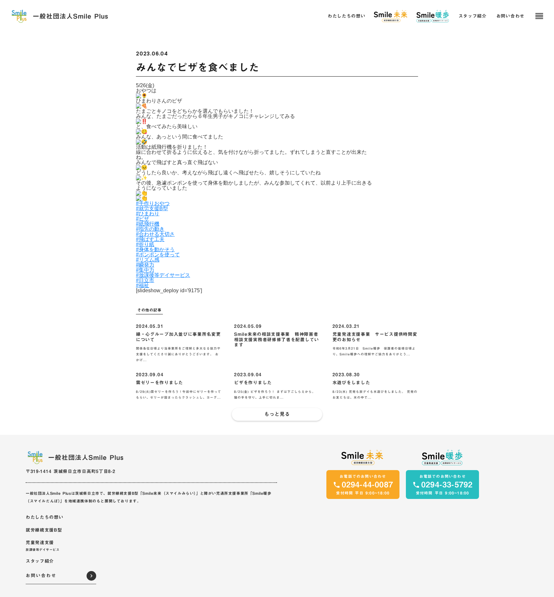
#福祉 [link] (142, 285)
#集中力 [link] (145, 270)
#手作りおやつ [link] (153, 203)
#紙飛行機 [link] (147, 224)
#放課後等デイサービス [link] (163, 275)
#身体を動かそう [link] (155, 249)
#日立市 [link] (145, 280)
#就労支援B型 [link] (152, 208)
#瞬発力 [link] (145, 265)
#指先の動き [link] (150, 229)
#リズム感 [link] (147, 259)
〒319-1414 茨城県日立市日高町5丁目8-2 (70, 471)
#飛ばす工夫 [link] (150, 239)
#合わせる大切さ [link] (155, 234)
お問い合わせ (510, 16)
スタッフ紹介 (40, 561)
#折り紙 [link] (145, 244)
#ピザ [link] (142, 218)
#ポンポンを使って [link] (158, 254)
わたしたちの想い (44, 517)
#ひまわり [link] (147, 213)
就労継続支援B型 (44, 530)
